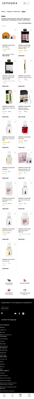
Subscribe (5, 308)
